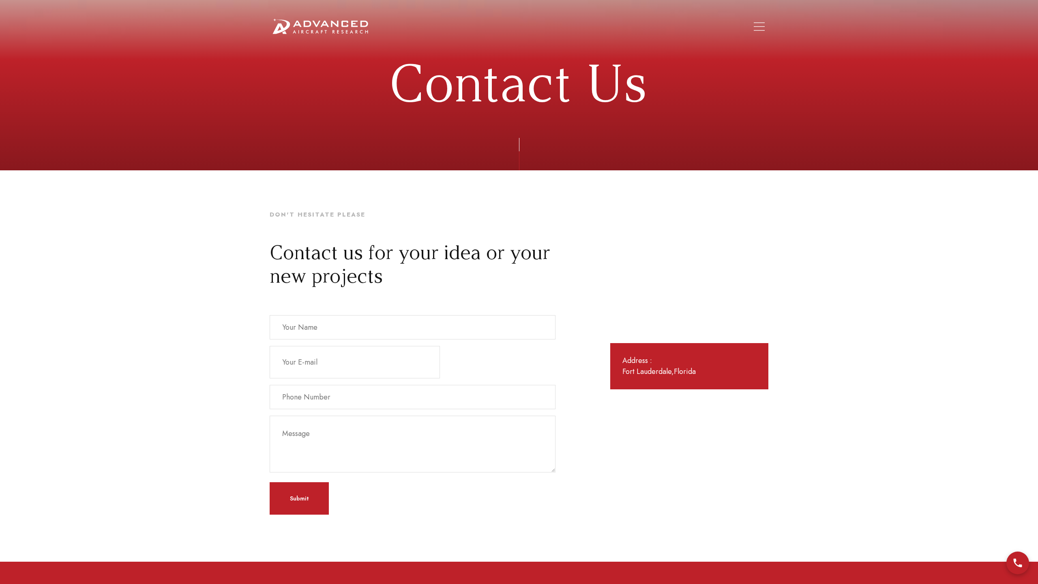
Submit (299, 498)
